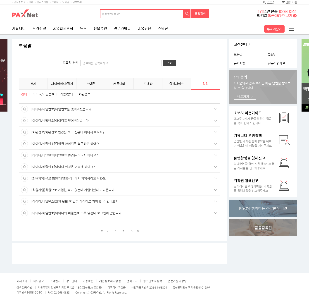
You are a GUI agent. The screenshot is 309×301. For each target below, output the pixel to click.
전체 (33, 84)
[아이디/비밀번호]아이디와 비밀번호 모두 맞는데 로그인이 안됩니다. (70, 213)
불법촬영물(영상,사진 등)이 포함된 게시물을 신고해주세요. (254, 163)
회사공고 (38, 281)
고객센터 (240, 44)
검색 (187, 13)
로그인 (271, 2)
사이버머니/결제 (62, 84)
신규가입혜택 (276, 63)
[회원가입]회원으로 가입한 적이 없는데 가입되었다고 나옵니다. (67, 190)
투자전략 (39, 28)
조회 (169, 63)
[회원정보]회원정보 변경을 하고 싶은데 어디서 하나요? (62, 132)
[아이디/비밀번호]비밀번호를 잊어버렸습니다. (55, 109)
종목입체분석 (63, 28)
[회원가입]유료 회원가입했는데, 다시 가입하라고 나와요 (62, 178)
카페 (31, 2)
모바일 (65, 2)
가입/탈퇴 (66, 94)
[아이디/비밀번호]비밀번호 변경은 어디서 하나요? (58, 155)
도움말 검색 (70, 62)
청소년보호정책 (152, 281)
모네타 (55, 2)
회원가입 (291, 2)
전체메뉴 (291, 28)
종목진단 (144, 28)
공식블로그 (19, 2)
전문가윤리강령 (177, 281)
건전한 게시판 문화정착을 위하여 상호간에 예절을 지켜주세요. (253, 140)
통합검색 (200, 13)
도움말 (238, 54)
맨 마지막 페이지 (138, 231)
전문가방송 (122, 28)
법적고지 (131, 281)
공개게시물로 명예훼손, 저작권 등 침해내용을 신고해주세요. (253, 185)
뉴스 (83, 28)
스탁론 (163, 28)
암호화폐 (77, 2)
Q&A (271, 54)
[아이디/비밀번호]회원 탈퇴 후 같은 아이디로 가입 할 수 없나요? (68, 201)
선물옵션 (100, 28)
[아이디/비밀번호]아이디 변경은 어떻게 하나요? (57, 167)
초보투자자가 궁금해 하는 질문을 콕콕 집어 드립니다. (253, 118)
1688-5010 (34, 292)
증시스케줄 (42, 2)
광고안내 (71, 281)
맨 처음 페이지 (102, 231)
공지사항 (239, 63)
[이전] (108, 231)
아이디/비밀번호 (43, 94)
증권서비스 (176, 84)
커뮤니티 (19, 28)
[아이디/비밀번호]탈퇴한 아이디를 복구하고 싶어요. (59, 144)
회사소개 (22, 281)
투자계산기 (274, 29)
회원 (205, 84)
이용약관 (88, 281)
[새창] (263, 208)
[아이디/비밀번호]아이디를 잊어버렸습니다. (54, 120)
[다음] (132, 231)
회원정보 (84, 94)
